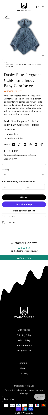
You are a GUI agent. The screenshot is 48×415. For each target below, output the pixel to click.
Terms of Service (24, 345)
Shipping (16, 155)
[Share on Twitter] (19, 144)
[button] (37, 7)
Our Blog (24, 373)
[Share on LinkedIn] (25, 144)
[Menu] (5, 7)
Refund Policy (24, 340)
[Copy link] (42, 144)
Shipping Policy (24, 335)
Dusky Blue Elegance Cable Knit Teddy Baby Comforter (22, 65)
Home (6, 62)
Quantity (5, 170)
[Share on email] (36, 144)
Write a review (24, 258)
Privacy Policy (24, 350)
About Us (24, 368)
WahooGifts (28, 413)
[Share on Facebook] (13, 144)
